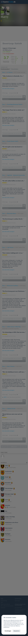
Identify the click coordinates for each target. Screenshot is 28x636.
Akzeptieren (16, 631)
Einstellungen (8, 631)
